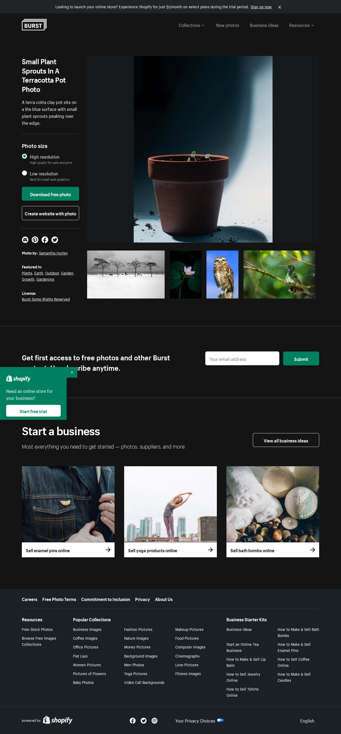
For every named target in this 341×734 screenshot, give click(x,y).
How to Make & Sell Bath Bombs (298, 632)
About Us (164, 598)
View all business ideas (286, 440)
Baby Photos (83, 682)
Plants (27, 273)
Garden (67, 273)
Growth (28, 279)
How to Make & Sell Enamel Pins (294, 647)
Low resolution (44, 173)
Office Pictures (85, 647)
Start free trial (33, 410)
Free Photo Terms (59, 598)
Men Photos (134, 664)
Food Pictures (187, 638)
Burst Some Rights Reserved (46, 299)
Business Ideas (239, 629)
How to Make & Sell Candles (294, 677)
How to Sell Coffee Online (294, 662)
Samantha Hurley (53, 253)
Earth (38, 273)
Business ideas (264, 24)
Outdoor (52, 273)
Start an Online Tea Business (242, 647)
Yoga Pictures (135, 673)
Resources (299, 24)
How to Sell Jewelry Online (243, 677)
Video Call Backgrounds (144, 682)
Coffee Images (85, 638)
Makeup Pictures (189, 629)
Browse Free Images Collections (39, 641)
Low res (148, 293)
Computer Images (190, 647)
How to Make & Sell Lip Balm (246, 662)
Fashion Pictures (138, 629)
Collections (189, 24)
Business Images (87, 629)
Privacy (142, 598)
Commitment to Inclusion (105, 598)
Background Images (140, 656)
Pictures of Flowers (89, 673)
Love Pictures (186, 664)
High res (127, 293)
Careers (29, 598)
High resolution (44, 157)
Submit (301, 358)
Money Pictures (137, 647)
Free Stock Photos (37, 629)
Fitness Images (188, 673)
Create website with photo (50, 212)
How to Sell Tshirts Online (242, 692)
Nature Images (136, 638)
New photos (227, 24)
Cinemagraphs (187, 656)
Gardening (45, 279)
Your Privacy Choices (195, 720)
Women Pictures (87, 664)
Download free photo (50, 193)
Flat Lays (80, 656)
